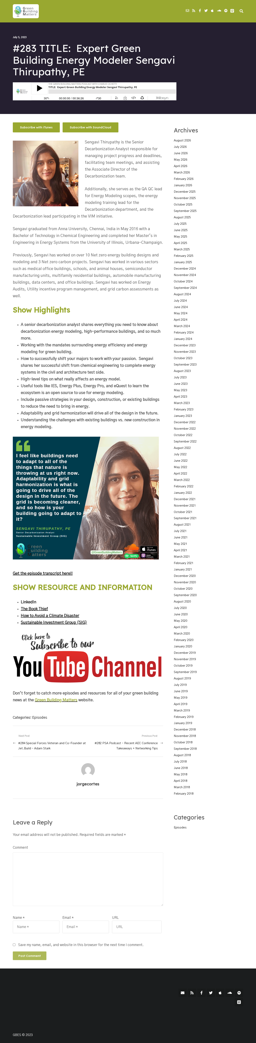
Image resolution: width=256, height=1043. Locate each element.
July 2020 (180, 608)
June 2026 (181, 153)
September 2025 (185, 211)
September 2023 (185, 364)
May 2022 (180, 467)
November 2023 (185, 351)
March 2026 (182, 172)
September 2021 (185, 518)
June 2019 (181, 691)
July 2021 (180, 531)
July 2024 (180, 300)
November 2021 (185, 505)
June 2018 (181, 768)
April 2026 (180, 166)
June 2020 (181, 614)
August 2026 (182, 140)
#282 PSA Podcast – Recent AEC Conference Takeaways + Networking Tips (126, 746)
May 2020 (180, 620)
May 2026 (180, 159)
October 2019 (183, 665)
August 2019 (182, 678)
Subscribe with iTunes (36, 127)
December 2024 (185, 268)
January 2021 (183, 569)
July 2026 (180, 146)
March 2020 (182, 633)
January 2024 (183, 339)
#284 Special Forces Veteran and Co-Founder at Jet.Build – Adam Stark (52, 746)
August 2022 (182, 447)
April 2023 (180, 396)
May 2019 (180, 697)
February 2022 (183, 486)
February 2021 (183, 563)
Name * (19, 917)
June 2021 (181, 537)
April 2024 (180, 319)
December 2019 (185, 652)
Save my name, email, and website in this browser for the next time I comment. (81, 945)
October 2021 (183, 512)
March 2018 (182, 787)
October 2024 (183, 281)
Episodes (39, 717)
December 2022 (185, 422)
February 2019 (183, 717)
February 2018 (183, 793)
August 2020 (182, 601)
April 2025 (180, 243)
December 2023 (185, 345)
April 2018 (180, 780)
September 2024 (185, 287)
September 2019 (185, 672)
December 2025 (185, 191)
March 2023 (182, 403)
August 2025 (182, 217)
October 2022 (183, 435)
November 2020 (185, 582)
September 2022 (185, 441)
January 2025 (183, 262)
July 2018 (180, 761)
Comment (20, 847)
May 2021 (180, 543)
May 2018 (180, 774)
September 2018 (185, 748)
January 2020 (183, 646)
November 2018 (185, 736)
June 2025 (181, 230)
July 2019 (180, 684)
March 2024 (182, 326)
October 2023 (183, 358)
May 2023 (180, 390)
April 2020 (180, 627)
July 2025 (180, 223)
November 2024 (185, 275)
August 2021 (182, 524)
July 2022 (180, 454)
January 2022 (183, 492)
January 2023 (183, 415)
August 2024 (182, 294)
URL (115, 917)
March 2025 (182, 249)
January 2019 (183, 723)
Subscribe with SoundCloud (90, 127)
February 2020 (183, 640)
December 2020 (185, 575)
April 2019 (180, 704)
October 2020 (183, 588)
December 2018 (185, 729)
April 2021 (180, 550)
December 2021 (185, 499)
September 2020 (185, 595)
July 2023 (180, 377)
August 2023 (182, 371)
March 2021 (182, 556)
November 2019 (185, 659)
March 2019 (182, 710)
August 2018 (182, 755)
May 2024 (180, 313)
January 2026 (183, 185)
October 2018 (183, 742)
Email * (68, 917)
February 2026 (183, 178)
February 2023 (183, 409)
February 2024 (183, 332)
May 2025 (180, 236)
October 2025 (183, 204)
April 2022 (180, 473)
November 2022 (185, 428)
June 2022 (181, 460)
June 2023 (181, 383)
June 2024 (181, 307)
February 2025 (183, 255)
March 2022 (182, 480)
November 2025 (185, 198)
